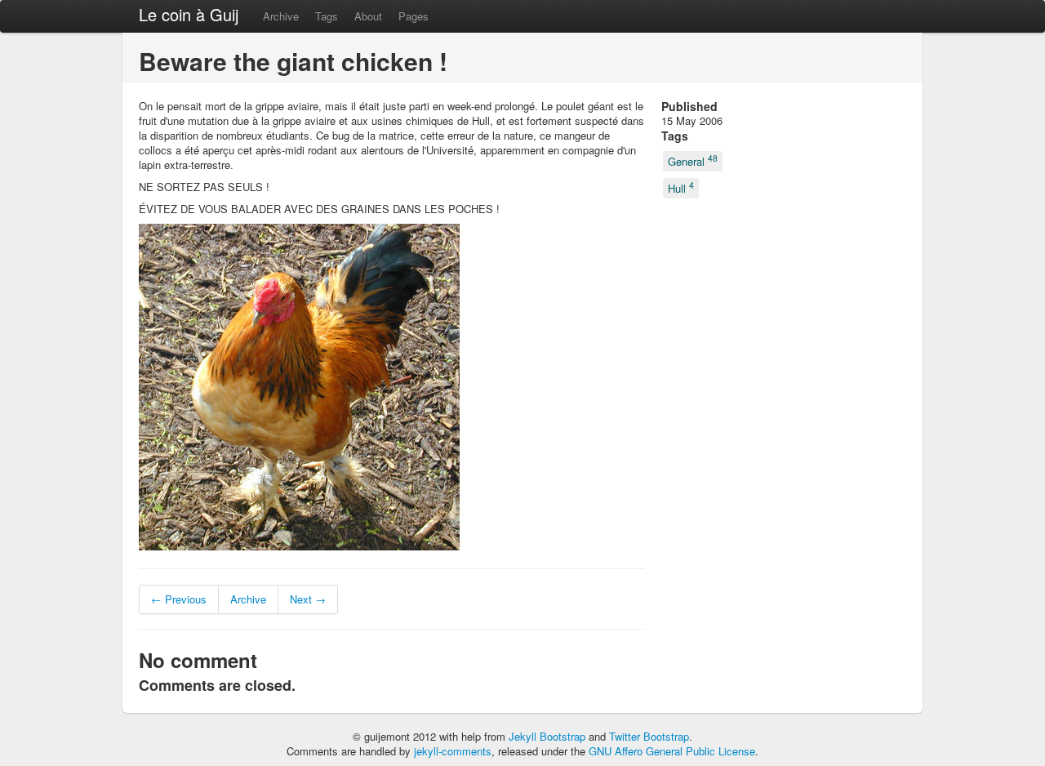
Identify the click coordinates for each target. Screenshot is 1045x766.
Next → (308, 599)
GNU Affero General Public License (672, 751)
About (368, 16)
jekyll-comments (452, 751)
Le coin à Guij (188, 14)
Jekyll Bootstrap (547, 736)
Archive (281, 16)
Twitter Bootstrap (649, 736)
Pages (413, 16)
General (693, 160)
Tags (326, 16)
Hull (681, 186)
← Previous (179, 599)
